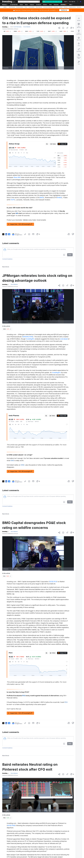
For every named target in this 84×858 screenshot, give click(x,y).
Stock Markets (39, 7)
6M (18, 152)
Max (27, 152)
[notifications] (78, 1)
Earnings (79, 7)
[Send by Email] (33, 234)
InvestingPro (30, 339)
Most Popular (12, 7)
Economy (56, 7)
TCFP (12, 200)
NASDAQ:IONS (27, 337)
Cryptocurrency (72, 7)
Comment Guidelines (7, 259)
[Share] (59, 28)
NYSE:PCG (53, 581)
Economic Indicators (47, 7)
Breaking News (19, 7)
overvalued (64, 339)
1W (12, 152)
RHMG (59, 197)
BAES (42, 197)
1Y (21, 152)
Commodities (31, 7)
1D (9, 152)
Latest (4, 7)
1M (15, 152)
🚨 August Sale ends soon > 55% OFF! (52, 1)
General (65, 7)
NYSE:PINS (11, 825)
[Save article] (63, 28)
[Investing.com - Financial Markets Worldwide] (8, 1)
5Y (24, 152)
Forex (26, 7)
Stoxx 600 (17, 177)
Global (60, 7)
